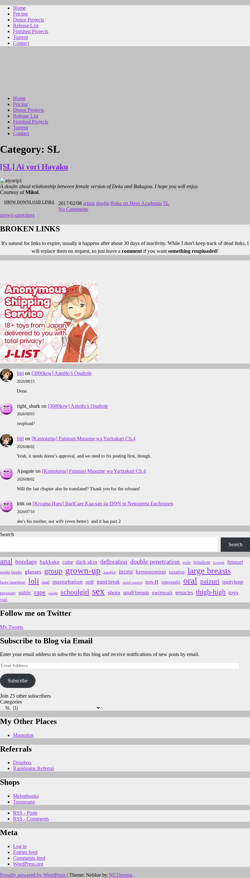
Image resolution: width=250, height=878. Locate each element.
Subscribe (17, 680)
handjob (110, 572)
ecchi (186, 562)
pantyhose (232, 582)
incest (126, 571)
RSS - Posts (25, 813)
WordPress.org (28, 864)
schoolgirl (75, 592)
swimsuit (162, 592)
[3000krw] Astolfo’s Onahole (62, 373)
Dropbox (22, 762)
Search (7, 534)
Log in (20, 846)
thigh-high (211, 592)
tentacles (184, 592)
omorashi (170, 582)
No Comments (73, 209)
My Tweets (11, 627)
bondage (26, 561)
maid (45, 582)
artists (89, 203)
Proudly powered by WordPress (32, 875)
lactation (177, 572)
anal (6, 561)
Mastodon (23, 735)
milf (90, 582)
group (53, 571)
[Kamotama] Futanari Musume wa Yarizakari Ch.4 (83, 438)
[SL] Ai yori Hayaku (34, 166)
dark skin (86, 562)
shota (114, 592)
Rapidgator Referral (33, 768)
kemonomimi (151, 572)
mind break (108, 582)
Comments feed (29, 858)
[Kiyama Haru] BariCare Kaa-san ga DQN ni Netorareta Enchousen (103, 503)
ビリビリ (28, 72)
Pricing (20, 14)
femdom (201, 562)
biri (20, 373)
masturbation (67, 582)
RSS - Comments (31, 818)
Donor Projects (28, 19)
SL (166, 203)
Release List (25, 25)
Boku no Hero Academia (136, 203)
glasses (33, 571)
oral (24, 215)
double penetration (155, 561)
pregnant (8, 593)
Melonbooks (26, 796)
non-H (152, 582)
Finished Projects (30, 31)
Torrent (20, 37)
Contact (21, 43)
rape (40, 592)
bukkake (50, 562)
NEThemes (120, 875)
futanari (235, 562)
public (25, 592)
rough (53, 593)
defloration (113, 561)
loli (33, 581)
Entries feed (25, 852)
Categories (11, 701)
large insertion (12, 582)
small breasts (136, 592)
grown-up (10, 215)
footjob (218, 562)
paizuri (209, 581)
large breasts (209, 570)
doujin (102, 203)
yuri (3, 599)
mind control (132, 582)
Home (19, 8)
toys (233, 592)
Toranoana (24, 802)
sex (31, 215)
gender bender (11, 572)
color (67, 562)
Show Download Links (31, 204)
